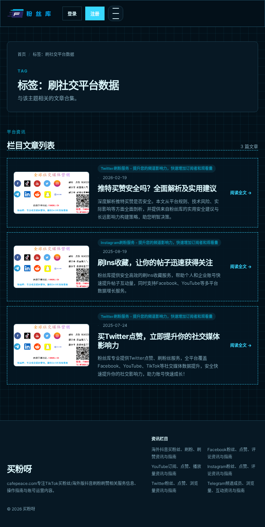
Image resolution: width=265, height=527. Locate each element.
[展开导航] (115, 13)
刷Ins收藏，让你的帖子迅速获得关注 (155, 262)
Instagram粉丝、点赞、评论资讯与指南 (231, 470)
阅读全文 (241, 192)
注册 (94, 13)
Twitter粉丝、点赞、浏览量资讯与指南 (174, 487)
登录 (72, 13)
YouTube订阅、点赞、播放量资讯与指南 (176, 470)
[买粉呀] (30, 13)
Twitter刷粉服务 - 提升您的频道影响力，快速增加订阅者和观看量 (157, 168)
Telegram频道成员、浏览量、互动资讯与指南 (230, 487)
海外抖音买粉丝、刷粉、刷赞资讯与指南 (176, 453)
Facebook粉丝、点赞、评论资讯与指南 (231, 453)
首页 (22, 54)
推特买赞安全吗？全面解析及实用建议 (157, 188)
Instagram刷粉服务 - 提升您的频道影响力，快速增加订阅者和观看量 (159, 242)
